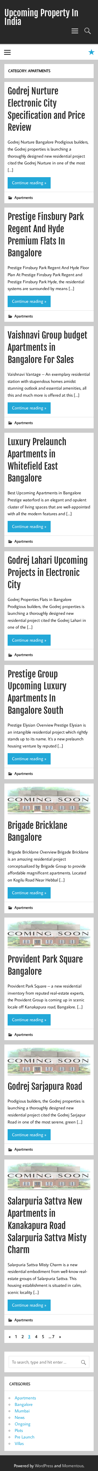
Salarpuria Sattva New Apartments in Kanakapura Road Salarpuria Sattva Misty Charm (47, 1225)
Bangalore (24, 1404)
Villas (19, 1443)
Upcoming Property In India (41, 17)
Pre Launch (24, 1437)
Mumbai (22, 1410)
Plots (19, 1430)
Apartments (23, 197)
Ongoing (22, 1424)
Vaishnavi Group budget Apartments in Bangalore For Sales (47, 347)
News (19, 1417)
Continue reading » (29, 182)
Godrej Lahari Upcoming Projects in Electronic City (48, 572)
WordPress (44, 1465)
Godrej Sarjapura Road (45, 1086)
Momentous (73, 1465)
